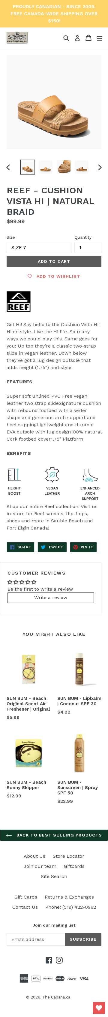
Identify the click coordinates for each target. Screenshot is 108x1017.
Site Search (54, 876)
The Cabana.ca (56, 997)
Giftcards (74, 866)
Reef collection (61, 506)
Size (11, 237)
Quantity (83, 237)
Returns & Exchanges (69, 897)
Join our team (40, 866)
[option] (28, 167)
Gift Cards (25, 897)
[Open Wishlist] (99, 1008)
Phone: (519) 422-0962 (70, 907)
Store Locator (68, 856)
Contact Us (25, 907)
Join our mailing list (54, 925)
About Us (34, 856)
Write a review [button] (50, 597)
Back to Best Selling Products (58, 835)
